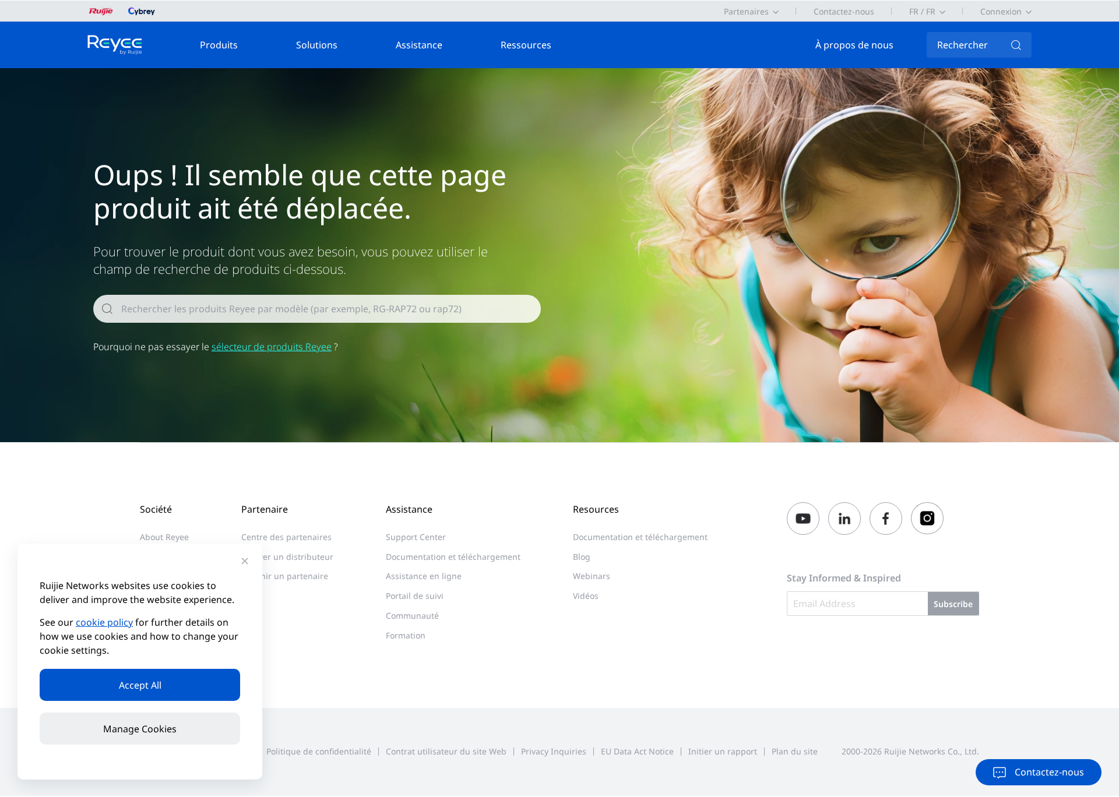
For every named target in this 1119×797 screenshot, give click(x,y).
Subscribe (953, 603)
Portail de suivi (415, 595)
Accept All (140, 685)
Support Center (416, 536)
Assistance (419, 44)
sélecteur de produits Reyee (272, 346)
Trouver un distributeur (287, 556)
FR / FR (922, 11)
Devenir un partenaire (284, 575)
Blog (581, 556)
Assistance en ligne (424, 575)
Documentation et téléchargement (453, 556)
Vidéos (586, 595)
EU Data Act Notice (637, 751)
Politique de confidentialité (318, 751)
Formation (405, 635)
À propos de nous (854, 44)
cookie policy (104, 622)
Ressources (526, 44)
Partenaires (746, 11)
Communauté (412, 615)
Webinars (591, 575)
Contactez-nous (844, 11)
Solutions (316, 44)
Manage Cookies (140, 728)
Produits (219, 44)
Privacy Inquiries (553, 751)
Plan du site (795, 751)
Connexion (1001, 11)
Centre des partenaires (286, 536)
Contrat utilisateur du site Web (446, 751)
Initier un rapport (722, 751)
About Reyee (164, 536)
